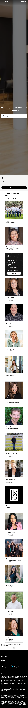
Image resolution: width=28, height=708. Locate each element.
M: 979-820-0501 (9, 456)
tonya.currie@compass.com (11, 350)
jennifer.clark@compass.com (12, 299)
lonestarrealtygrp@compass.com (12, 222)
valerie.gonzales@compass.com (12, 402)
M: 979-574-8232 (9, 588)
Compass (3, 644)
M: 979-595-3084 (9, 300)
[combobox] (14, 116)
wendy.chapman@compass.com (12, 248)
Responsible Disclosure (19, 677)
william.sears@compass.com (12, 613)
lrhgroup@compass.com (11, 509)
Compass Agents (9, 644)
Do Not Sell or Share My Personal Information (10, 676)
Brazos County (20, 644)
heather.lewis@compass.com (12, 481)
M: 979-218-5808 (9, 535)
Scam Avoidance (10, 677)
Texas (15, 644)
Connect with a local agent (14, 273)
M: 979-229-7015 (9, 223)
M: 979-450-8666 (9, 614)
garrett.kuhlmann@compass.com (12, 454)
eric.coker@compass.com (11, 324)
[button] (1, 1)
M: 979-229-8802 (9, 561)
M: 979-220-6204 (9, 326)
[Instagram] (2, 672)
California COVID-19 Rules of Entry (13, 680)
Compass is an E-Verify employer (7, 679)
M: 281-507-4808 (9, 352)
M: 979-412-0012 (9, 482)
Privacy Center (4, 677)
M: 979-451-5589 (9, 378)
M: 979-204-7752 (9, 404)
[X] (7, 672)
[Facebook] (5, 672)
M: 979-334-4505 (9, 249)
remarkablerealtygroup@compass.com (14, 560)
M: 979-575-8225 (9, 429)
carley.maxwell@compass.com (12, 534)
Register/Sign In (23, 1)
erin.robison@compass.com (11, 586)
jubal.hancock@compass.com (12, 428)
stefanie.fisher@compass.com (12, 376)
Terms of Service (23, 676)
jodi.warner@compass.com (11, 639)
